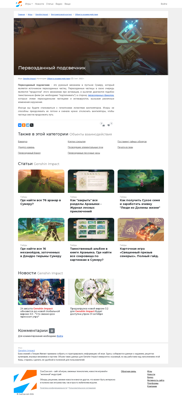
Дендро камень (26, 147)
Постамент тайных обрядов (132, 141)
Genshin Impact (29, 79)
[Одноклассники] (23, 125)
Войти (164, 4)
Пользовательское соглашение (82, 388)
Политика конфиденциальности (53, 388)
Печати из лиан (125, 147)
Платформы (152, 383)
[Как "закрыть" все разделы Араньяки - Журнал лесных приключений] (91, 193)
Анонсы (23, 301)
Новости (39, 4)
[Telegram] (27, 125)
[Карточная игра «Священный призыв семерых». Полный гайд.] (141, 241)
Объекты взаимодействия (58, 79)
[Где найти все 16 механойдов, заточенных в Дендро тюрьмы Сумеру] (41, 241)
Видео (59, 4)
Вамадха (22, 141)
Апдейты (72, 301)
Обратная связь (128, 371)
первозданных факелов (101, 95)
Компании (152, 386)
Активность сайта (155, 380)
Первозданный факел (29, 153)
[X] (31, 125)
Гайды (23, 197)
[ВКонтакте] (19, 125)
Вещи (67, 4)
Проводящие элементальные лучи (85, 147)
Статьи (49, 4)
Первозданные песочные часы (84, 153)
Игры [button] (28, 4)
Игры (149, 371)
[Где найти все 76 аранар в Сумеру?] (41, 193)
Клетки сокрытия (76, 141)
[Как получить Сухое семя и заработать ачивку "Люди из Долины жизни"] (141, 193)
